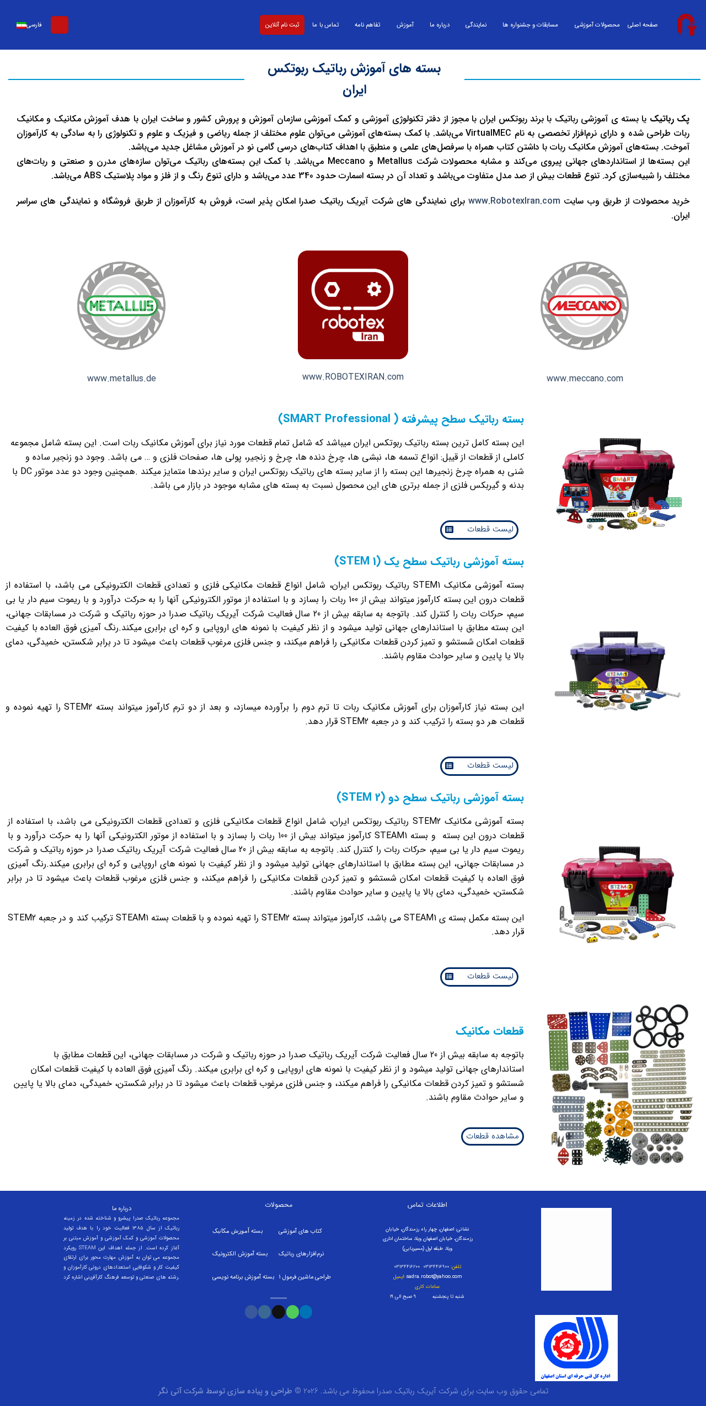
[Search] (59, 25)
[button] (479, 530)
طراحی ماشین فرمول (306, 1277)
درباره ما (439, 25)
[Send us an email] (278, 1311)
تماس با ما (325, 25)
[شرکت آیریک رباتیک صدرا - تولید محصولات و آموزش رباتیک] (686, 24)
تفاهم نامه (367, 25)
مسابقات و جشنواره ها (530, 25)
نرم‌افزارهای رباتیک (301, 1254)
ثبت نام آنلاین (282, 25)
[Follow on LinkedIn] (305, 1311)
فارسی (34, 25)
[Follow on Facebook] (251, 1311)
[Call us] (292, 1311)
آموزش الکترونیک (233, 1254)
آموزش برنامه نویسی (237, 1277)
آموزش (405, 25)
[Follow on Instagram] (264, 1311)
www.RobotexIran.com (514, 201)
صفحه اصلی (643, 25)
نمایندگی (476, 25)
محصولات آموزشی (597, 25)
